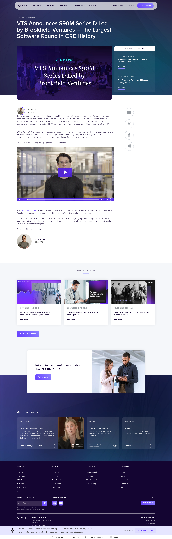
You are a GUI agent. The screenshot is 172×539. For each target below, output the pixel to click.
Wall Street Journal (29, 210)
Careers (123, 476)
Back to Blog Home (28, 334)
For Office (55, 472)
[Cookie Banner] (86, 532)
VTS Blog (89, 476)
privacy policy (41, 509)
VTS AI (93, 6)
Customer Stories (92, 472)
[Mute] (102, 199)
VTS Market (21, 480)
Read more (121, 67)
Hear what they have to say (31, 446)
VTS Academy (91, 484)
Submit (44, 503)
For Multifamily (57, 484)
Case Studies (56, 488)
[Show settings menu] (107, 199)
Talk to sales (145, 6)
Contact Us (118, 6)
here (46, 229)
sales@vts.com (150, 523)
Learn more (129, 446)
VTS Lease (21, 476)
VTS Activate (21, 488)
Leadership (125, 480)
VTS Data (20, 484)
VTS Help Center (92, 480)
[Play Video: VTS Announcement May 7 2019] (65, 172)
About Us (124, 472)
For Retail (55, 476)
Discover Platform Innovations (96, 446)
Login (152, 498)
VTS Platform (21, 472)
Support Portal (150, 520)
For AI (123, 488)
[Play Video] (19, 199)
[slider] (63, 199)
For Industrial (56, 480)
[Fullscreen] (111, 199)
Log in (129, 6)
